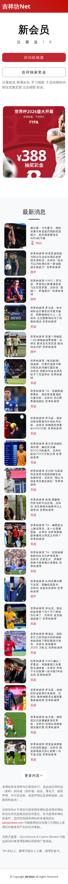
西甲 (33, 272)
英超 (33, 326)
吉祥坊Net (16, 6)
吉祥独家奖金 (34, 72)
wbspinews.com (12, 823)
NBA (39, 243)
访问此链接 (34, 57)
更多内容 (32, 775)
